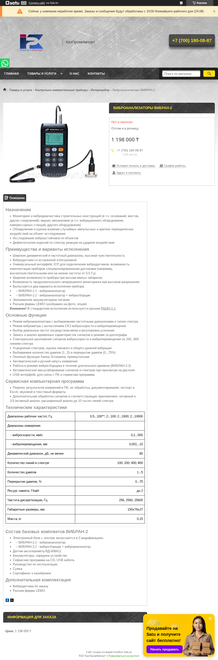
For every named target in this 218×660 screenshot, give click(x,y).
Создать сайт (37, 2)
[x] (12, 601)
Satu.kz (127, 652)
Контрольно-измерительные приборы (61, 90)
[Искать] (209, 73)
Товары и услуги (41, 73)
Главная (11, 73)
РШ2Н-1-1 (108, 308)
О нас (74, 73)
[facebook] (7, 601)
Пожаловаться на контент (124, 655)
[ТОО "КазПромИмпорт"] (31, 42)
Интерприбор (100, 90)
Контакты (96, 73)
